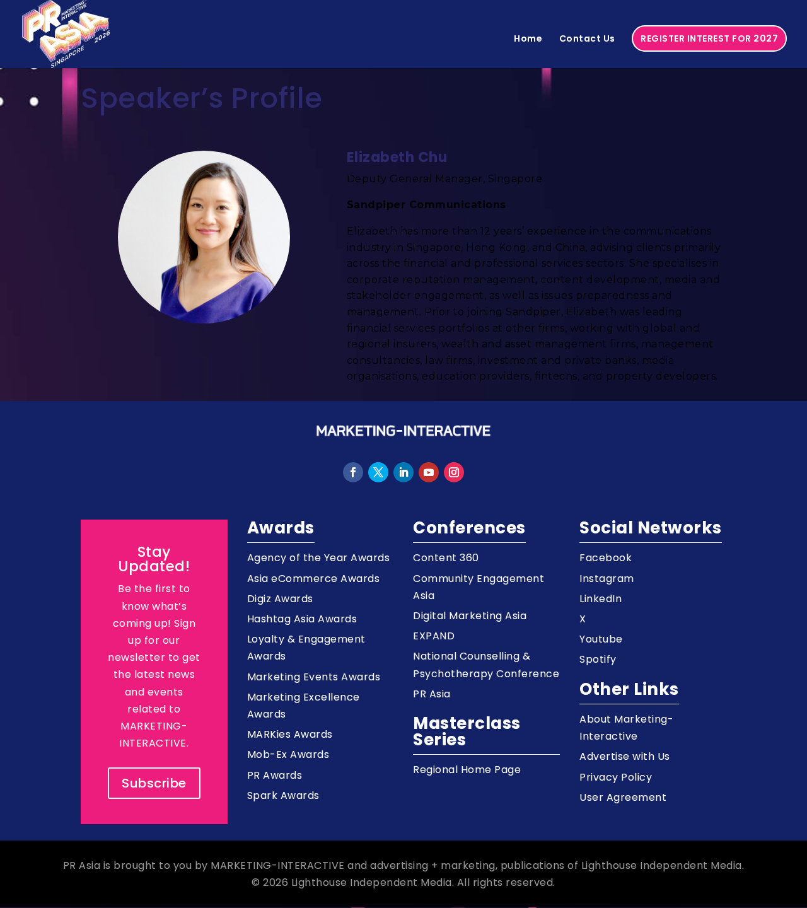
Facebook (605, 557)
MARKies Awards (290, 734)
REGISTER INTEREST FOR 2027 (709, 38)
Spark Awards (283, 795)
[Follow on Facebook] (353, 472)
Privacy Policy (615, 777)
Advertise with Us (624, 756)
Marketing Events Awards (314, 677)
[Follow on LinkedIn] (403, 472)
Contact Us (587, 39)
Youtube (601, 639)
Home (528, 39)
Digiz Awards (280, 598)
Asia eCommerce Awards (313, 578)
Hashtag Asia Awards (302, 619)
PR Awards (275, 775)
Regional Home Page (467, 769)
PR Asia (432, 694)
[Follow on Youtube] (429, 472)
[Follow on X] (378, 472)
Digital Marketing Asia (469, 615)
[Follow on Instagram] (454, 472)
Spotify (598, 659)
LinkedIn (600, 598)
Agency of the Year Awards (318, 557)
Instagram (606, 578)
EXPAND (434, 636)
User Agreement (622, 797)
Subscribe (154, 783)
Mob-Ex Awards (288, 754)
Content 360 (446, 557)
